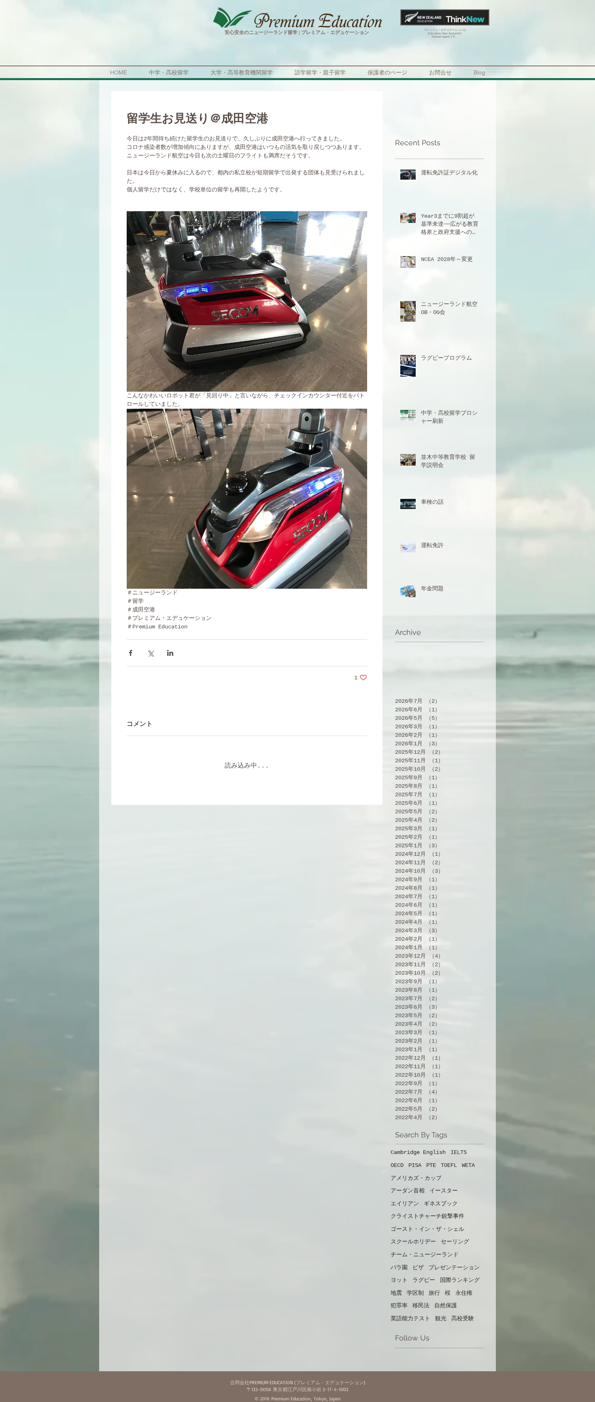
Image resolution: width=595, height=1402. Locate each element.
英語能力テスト (410, 1312)
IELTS (458, 1146)
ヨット (399, 1273)
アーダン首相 (408, 1184)
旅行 (434, 1286)
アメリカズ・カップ (416, 1172)
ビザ (418, 1261)
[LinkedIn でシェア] (170, 653)
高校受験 (462, 1312)
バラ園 (399, 1261)
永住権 (463, 1286)
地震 (396, 1286)
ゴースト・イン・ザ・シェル (427, 1223)
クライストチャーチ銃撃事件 (427, 1210)
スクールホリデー (413, 1235)
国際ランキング (460, 1273)
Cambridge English (418, 1146)
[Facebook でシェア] (130, 653)
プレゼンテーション (454, 1261)
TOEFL (449, 1159)
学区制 (415, 1286)
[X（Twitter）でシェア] (150, 653)
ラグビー (423, 1273)
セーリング (455, 1235)
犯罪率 (399, 1299)
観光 (440, 1312)
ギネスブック (441, 1197)
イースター (443, 1184)
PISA (414, 1159)
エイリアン (405, 1197)
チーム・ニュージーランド (425, 1248)
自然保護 (445, 1299)
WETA (468, 1159)
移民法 (420, 1299)
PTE (431, 1159)
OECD (397, 1159)
